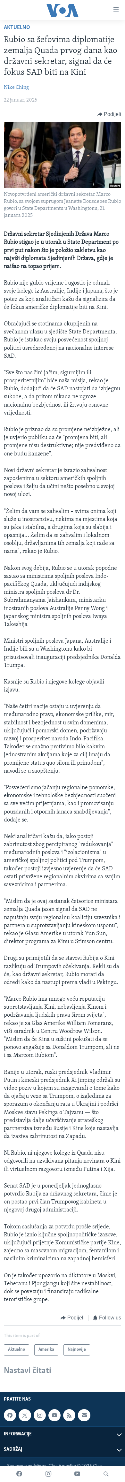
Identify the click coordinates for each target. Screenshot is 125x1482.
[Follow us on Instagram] (40, 1415)
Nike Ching (16, 87)
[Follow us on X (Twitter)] (25, 1415)
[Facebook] (19, 1474)
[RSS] (69, 1415)
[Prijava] (84, 1415)
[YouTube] (77, 1474)
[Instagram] (48, 1474)
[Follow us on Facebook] (10, 1415)
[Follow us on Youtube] (54, 1415)
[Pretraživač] (106, 1474)
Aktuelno (17, 28)
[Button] (109, 114)
